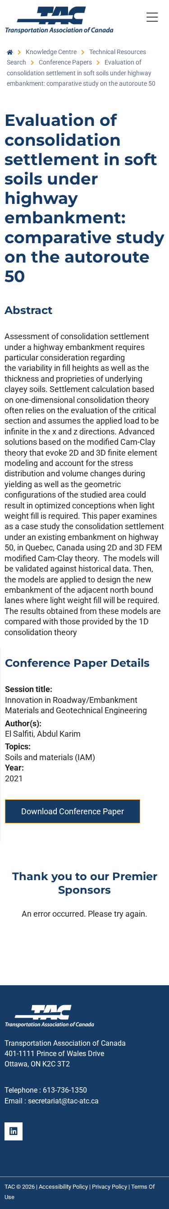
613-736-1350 (65, 1090)
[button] (152, 19)
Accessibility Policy (63, 1186)
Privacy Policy (109, 1186)
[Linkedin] (14, 1131)
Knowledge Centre (51, 51)
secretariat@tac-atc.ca (63, 1101)
